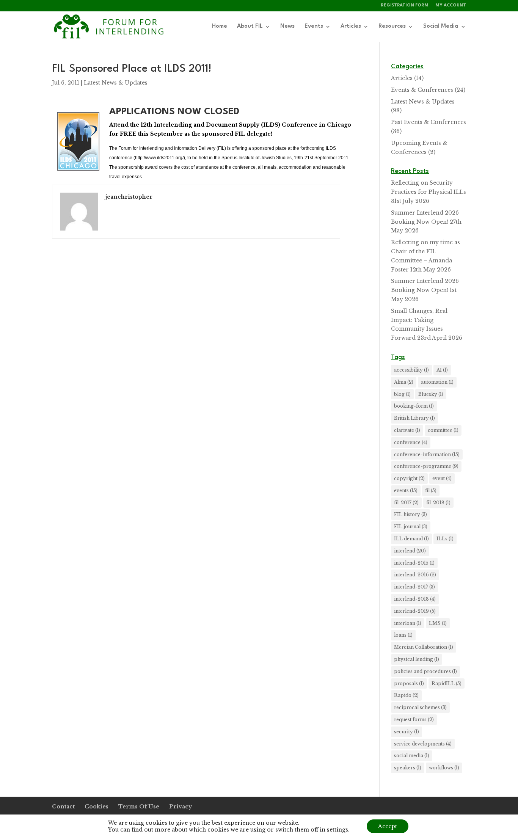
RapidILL (446, 683)
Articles (351, 26)
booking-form (414, 406)
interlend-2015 (414, 563)
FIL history (410, 514)
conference (410, 442)
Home (219, 26)
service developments (423, 744)
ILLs (445, 538)
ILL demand (411, 538)
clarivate (407, 430)
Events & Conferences (422, 89)
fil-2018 (438, 502)
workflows (444, 768)
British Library (414, 418)
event (442, 478)
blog (402, 394)
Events (314, 26)
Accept (387, 826)
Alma (403, 382)
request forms (414, 719)
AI (442, 370)
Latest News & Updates (116, 82)
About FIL (250, 26)
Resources (392, 26)
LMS (438, 623)
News (287, 26)
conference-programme (426, 466)
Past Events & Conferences (428, 122)
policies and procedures (425, 671)
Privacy (180, 806)
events (406, 490)
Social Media (440, 26)
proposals (409, 683)
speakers (407, 768)
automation (437, 382)
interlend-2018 (415, 599)
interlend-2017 (414, 587)
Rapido (406, 695)
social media (411, 755)
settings (337, 829)
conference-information (427, 454)
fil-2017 (406, 502)
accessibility (411, 370)
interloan (407, 623)
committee (443, 430)
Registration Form (405, 5)
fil (430, 490)
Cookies (96, 806)
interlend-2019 (415, 611)
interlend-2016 (415, 574)
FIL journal (410, 526)
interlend (410, 551)
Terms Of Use (138, 806)
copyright (409, 478)
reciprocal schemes (420, 707)
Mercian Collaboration (423, 647)
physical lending (416, 659)
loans (403, 635)
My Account (450, 5)
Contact (63, 806)
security (406, 731)
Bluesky (430, 394)
